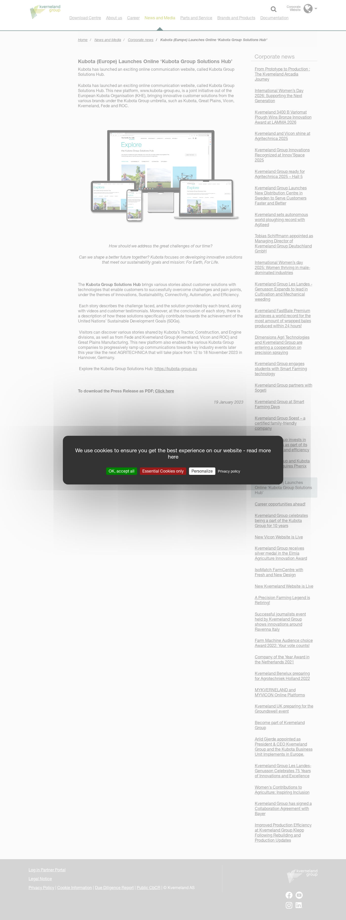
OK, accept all (121, 470)
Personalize (202, 470)
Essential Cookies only (163, 470)
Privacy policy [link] (229, 471)
